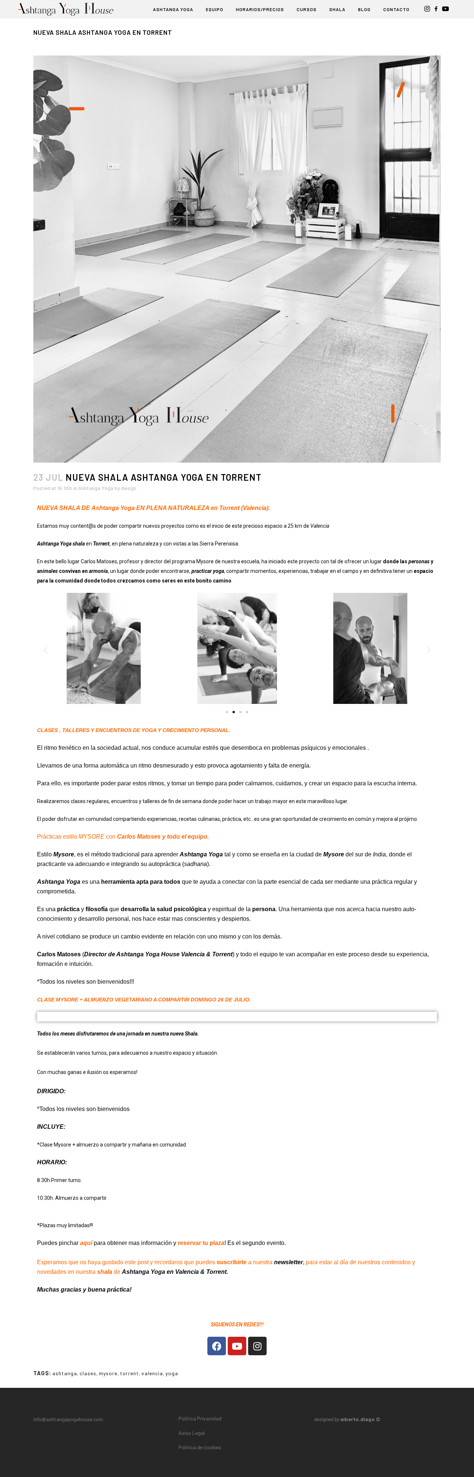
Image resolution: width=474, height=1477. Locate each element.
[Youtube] (237, 1346)
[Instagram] (257, 1346)
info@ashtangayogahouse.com (68, 1419)
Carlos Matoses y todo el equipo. (163, 836)
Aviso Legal (191, 1433)
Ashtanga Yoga (95, 488)
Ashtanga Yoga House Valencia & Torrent (174, 954)
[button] (45, 650)
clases (88, 1373)
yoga (172, 1373)
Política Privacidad (199, 1418)
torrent (129, 1373)
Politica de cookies (199, 1447)
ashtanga (64, 1373)
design (128, 488)
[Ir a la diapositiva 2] (234, 712)
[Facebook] (216, 1346)
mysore (108, 1373)
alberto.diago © (360, 1419)
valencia (152, 1373)
